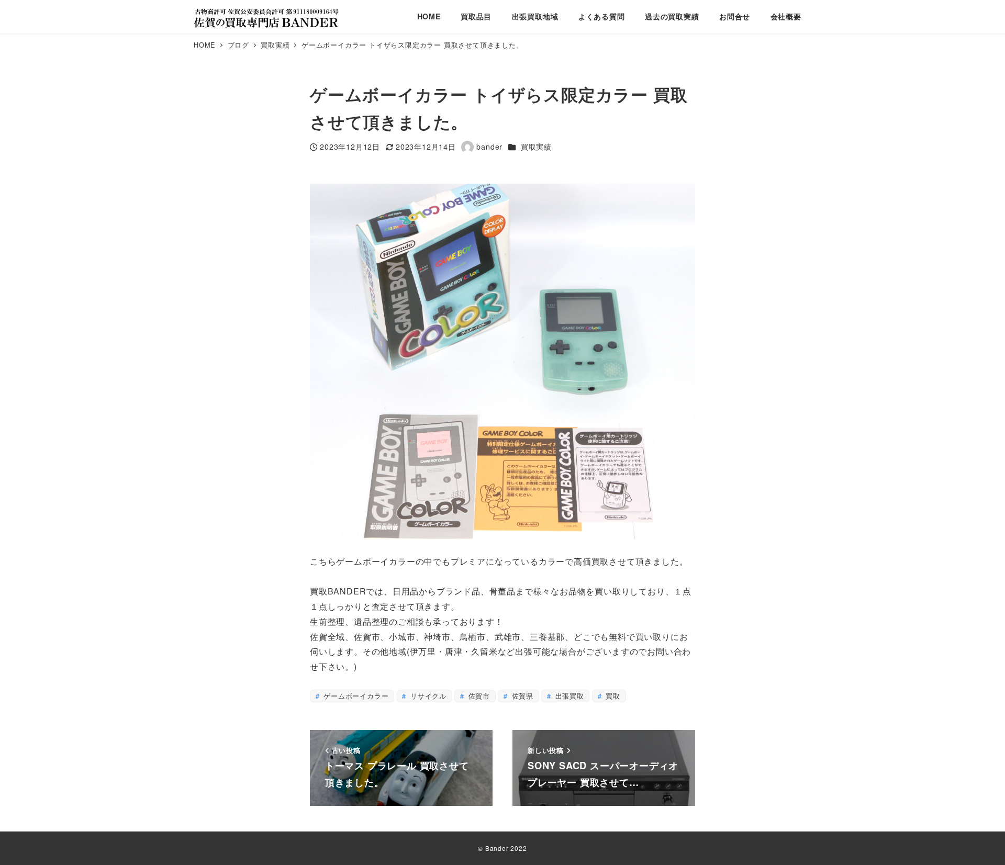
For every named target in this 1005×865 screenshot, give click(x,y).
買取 (612, 696)
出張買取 (568, 696)
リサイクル (427, 696)
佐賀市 (478, 696)
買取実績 (536, 146)
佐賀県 (521, 696)
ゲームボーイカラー (354, 696)
